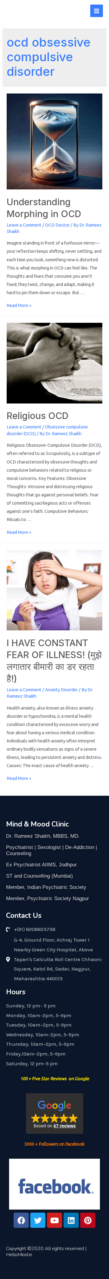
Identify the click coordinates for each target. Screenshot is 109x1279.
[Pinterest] (87, 1220)
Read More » (19, 305)
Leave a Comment (24, 224)
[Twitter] (37, 1220)
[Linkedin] (71, 1220)
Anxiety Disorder (61, 689)
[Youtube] (54, 1220)
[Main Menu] (96, 11)
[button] (54, 1113)
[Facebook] (21, 1220)
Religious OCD (37, 415)
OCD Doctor (57, 224)
